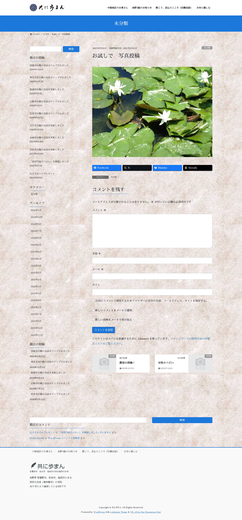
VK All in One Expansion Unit (145, 512)
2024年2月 (36, 245)
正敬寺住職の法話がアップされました (49, 101)
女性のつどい (166, 362)
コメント (99, 210)
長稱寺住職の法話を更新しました (47, 137)
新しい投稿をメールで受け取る (113, 319)
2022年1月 (36, 307)
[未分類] (104, 361)
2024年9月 (36, 224)
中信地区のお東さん (42, 451)
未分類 (207, 48)
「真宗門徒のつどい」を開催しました (49, 161)
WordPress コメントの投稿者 (64, 438)
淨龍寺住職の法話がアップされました (49, 65)
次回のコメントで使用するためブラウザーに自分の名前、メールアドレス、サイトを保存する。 (151, 301)
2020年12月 (37, 328)
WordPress (99, 512)
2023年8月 (36, 252)
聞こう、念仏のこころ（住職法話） (100, 451)
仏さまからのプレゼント (42, 174)
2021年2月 (36, 321)
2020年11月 (37, 335)
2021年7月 (36, 314)
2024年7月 (36, 231)
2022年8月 (36, 273)
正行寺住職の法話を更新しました (47, 125)
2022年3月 (36, 293)
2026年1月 (36, 210)
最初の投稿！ (127, 362)
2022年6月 (36, 279)
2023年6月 (36, 259)
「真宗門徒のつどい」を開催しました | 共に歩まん (85, 432)
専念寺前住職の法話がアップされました (50, 77)
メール (98, 269)
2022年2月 (36, 300)
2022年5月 (36, 286)
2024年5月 (36, 238)
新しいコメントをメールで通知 (113, 310)
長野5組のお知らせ (67, 451)
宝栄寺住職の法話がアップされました (49, 113)
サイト (96, 285)
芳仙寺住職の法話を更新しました (47, 149)
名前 (96, 253)
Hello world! (37, 438)
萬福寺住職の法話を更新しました (47, 89)
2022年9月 (36, 266)
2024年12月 (37, 217)
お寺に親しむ (131, 451)
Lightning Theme (118, 512)
